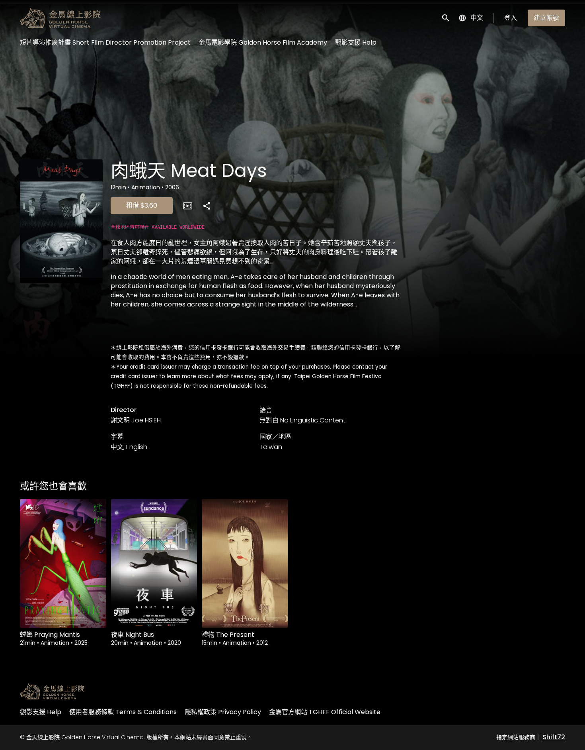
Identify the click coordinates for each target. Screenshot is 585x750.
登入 (510, 17)
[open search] (446, 17)
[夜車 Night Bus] (154, 563)
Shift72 (553, 737)
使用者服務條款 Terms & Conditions (123, 712)
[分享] (206, 205)
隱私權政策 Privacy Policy (223, 712)
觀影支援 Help (355, 42)
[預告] (187, 205)
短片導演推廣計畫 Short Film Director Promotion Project (105, 42)
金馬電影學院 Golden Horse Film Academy (263, 42)
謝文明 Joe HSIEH (136, 420)
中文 (476, 17)
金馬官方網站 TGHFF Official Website (324, 712)
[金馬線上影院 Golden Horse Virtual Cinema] (52, 691)
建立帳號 (546, 17)
